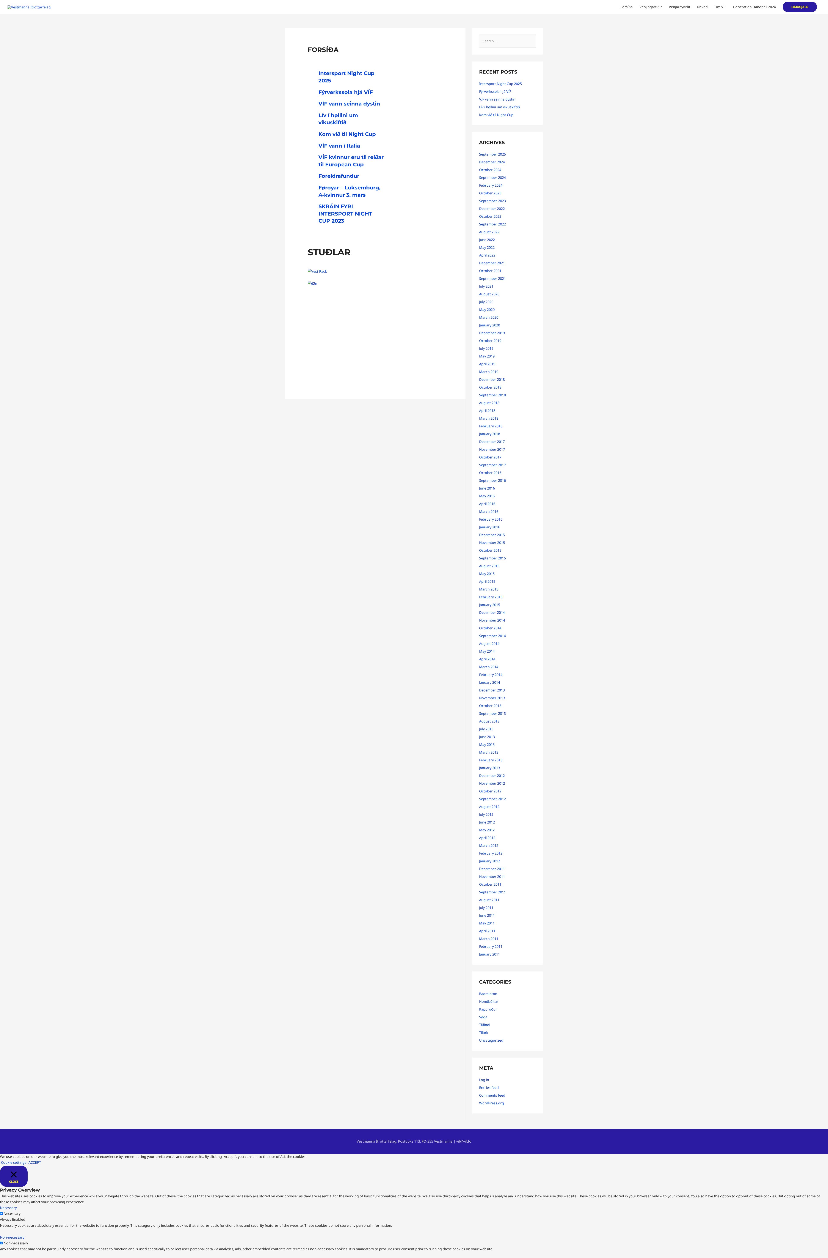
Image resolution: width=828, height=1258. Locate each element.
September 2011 (492, 892)
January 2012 (489, 861)
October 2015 (490, 550)
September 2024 (492, 177)
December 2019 (492, 333)
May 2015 (487, 573)
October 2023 (490, 193)
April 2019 (487, 364)
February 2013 (490, 760)
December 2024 (492, 162)
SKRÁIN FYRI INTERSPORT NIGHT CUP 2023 (345, 213)
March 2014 (488, 666)
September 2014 (492, 635)
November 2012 (492, 783)
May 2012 (487, 830)
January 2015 (489, 604)
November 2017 (492, 449)
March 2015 (488, 589)
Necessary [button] (8, 1207)
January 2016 (489, 527)
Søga (483, 1017)
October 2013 (490, 705)
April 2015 (487, 581)
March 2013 (488, 752)
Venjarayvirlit (679, 7)
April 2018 (487, 410)
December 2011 (492, 868)
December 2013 (492, 690)
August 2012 (489, 806)
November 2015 (492, 542)
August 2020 (489, 294)
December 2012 (492, 775)
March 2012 (488, 845)
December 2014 (492, 612)
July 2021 (486, 286)
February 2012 (490, 853)
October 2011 (490, 884)
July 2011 (486, 907)
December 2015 (492, 534)
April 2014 (487, 659)
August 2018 (489, 402)
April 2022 (487, 255)
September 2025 (492, 154)
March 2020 (488, 317)
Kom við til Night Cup (347, 134)
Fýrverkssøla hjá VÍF (345, 92)
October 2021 (490, 270)
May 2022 (487, 247)
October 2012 (490, 791)
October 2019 (490, 340)
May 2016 (487, 496)
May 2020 (487, 309)
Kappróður (488, 1009)
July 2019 (486, 348)
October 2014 (490, 628)
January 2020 (489, 325)
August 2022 (489, 232)
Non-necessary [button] (12, 1237)
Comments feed (492, 1095)
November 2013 (492, 698)
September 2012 (492, 799)
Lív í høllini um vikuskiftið (499, 107)
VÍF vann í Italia (339, 146)
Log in (484, 1079)
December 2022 (492, 208)
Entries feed (489, 1087)
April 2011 (487, 931)
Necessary (12, 1213)
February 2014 (490, 674)
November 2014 (492, 620)
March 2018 (488, 418)
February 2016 (490, 519)
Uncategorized (491, 1040)
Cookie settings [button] (13, 1162)
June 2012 (487, 822)
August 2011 (489, 899)
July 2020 (486, 301)
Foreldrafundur (338, 176)
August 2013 (489, 721)
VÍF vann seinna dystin (349, 104)
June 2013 (487, 736)
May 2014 (487, 651)
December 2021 (492, 263)
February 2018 (490, 426)
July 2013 (486, 729)
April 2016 (487, 503)
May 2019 (487, 356)
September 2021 (492, 278)
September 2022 (492, 224)
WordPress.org (491, 1103)
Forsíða (627, 7)
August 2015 (489, 566)
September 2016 (492, 480)
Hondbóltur (488, 1001)
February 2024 (490, 185)
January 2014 (489, 682)
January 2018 (489, 433)
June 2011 (487, 915)
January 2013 (489, 767)
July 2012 (486, 814)
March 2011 (488, 938)
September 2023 (492, 200)
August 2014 (489, 643)
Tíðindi (484, 1024)
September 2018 (492, 395)
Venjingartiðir (651, 7)
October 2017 (490, 457)
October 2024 (490, 169)
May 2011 (487, 923)
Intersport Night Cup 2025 (500, 83)
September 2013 (492, 713)
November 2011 (492, 876)
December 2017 (492, 441)
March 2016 (488, 511)
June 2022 (487, 239)
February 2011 (490, 946)
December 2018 (492, 379)
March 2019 (488, 371)
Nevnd (702, 7)
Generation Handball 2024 (754, 7)
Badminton (488, 993)
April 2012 (487, 837)
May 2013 (487, 744)
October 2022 (490, 216)
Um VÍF (720, 7)
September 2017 (492, 465)
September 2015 (492, 558)
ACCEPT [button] (34, 1162)
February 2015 (490, 597)
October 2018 (490, 387)
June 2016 (487, 488)
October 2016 (490, 472)
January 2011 (489, 954)
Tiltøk (483, 1032)
